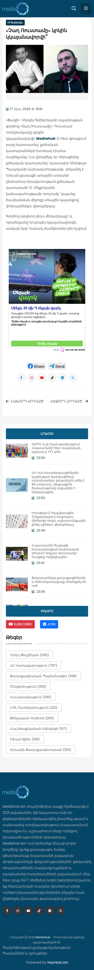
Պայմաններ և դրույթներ (25, 953)
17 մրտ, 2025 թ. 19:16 (26, 109)
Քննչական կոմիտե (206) (32, 718)
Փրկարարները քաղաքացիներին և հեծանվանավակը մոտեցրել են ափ (59, 582)
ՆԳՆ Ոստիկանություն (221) (33, 707)
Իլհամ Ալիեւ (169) (25, 739)
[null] (36, 366)
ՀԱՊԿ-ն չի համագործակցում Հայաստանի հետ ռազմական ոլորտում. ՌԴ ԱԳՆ (56, 448)
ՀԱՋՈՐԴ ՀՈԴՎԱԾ (66, 401)
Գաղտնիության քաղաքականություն (37, 947)
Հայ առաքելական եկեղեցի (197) (38, 728)
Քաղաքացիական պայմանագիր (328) (43, 676)
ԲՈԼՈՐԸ (47, 611)
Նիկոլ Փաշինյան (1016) (29, 655)
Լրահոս (47, 433)
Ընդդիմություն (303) (28, 686)
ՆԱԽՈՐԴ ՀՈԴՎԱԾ (27, 401)
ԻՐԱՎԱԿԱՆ (15, 22)
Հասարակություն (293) (30, 697)
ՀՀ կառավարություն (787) (33, 665)
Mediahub (45, 138)
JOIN (50, 624)
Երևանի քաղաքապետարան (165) (40, 749)
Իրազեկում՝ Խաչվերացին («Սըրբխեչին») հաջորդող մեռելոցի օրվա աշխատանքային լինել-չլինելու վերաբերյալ (59, 519)
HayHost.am (57, 962)
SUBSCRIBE (22, 624)
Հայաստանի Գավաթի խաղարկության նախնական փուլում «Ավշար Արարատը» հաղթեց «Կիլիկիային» (55, 551)
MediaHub (43, 937)
